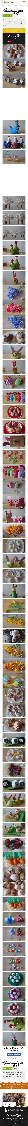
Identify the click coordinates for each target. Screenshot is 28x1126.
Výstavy (16, 1120)
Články (15, 1118)
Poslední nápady (7, 1118)
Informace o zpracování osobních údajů (19, 1121)
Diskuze (21, 1118)
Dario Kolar (20, 1123)
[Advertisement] (14, 105)
